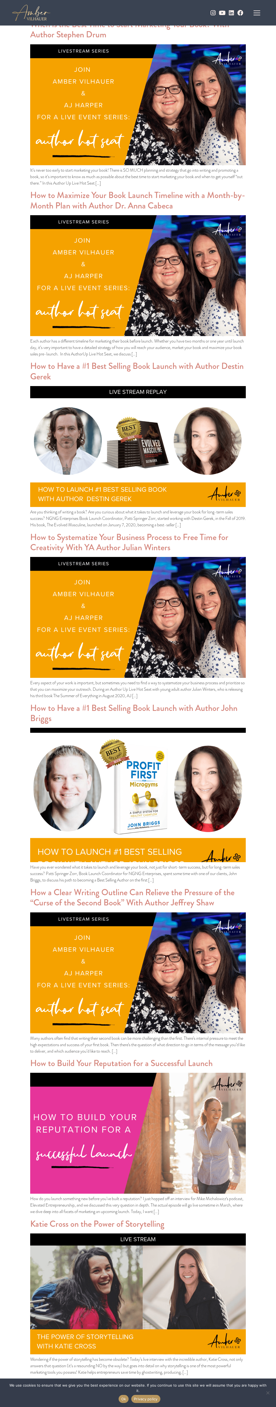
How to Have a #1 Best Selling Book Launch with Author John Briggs (133, 713)
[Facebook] (240, 13)
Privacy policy (146, 1399)
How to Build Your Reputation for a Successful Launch (121, 1063)
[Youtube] (222, 13)
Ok (123, 1399)
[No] (267, 1392)
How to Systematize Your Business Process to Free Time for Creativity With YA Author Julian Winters (129, 542)
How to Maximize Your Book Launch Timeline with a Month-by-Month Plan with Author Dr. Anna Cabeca (137, 200)
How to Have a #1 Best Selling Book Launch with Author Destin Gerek (137, 371)
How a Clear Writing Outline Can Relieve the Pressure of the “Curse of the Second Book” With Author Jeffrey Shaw (132, 897)
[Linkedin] (231, 13)
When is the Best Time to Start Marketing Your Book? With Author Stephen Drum (129, 29)
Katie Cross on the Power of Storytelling (97, 1224)
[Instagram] (213, 13)
